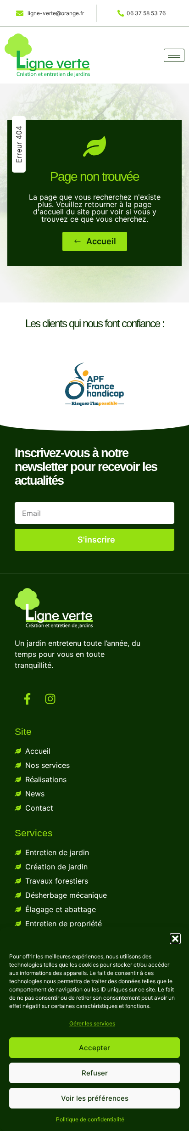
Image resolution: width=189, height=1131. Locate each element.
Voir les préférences (94, 1098)
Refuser (95, 1073)
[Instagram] (50, 699)
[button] (175, 938)
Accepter (94, 1047)
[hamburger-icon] (174, 55)
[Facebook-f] (27, 699)
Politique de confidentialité (90, 1119)
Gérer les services (92, 1023)
